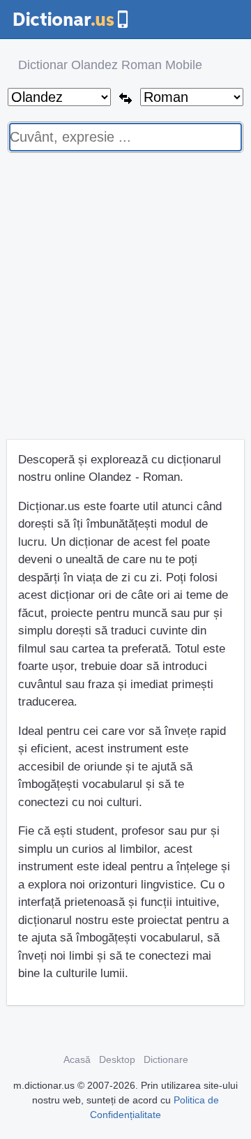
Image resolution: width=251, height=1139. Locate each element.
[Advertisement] (125, 301)
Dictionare (166, 1059)
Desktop (117, 1059)
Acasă (77, 1059)
